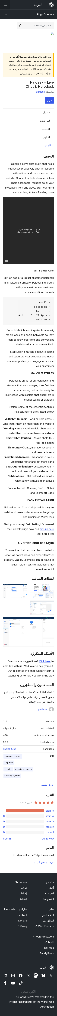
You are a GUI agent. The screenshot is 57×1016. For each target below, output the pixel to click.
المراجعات (45, 120)
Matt (49, 942)
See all (7, 838)
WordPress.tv (44, 926)
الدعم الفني (47, 915)
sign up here (47, 529)
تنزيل (49, 100)
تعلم (51, 909)
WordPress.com (43, 936)
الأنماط (23, 899)
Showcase (21, 882)
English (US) (9, 749)
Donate (21, 920)
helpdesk (8, 762)
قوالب (23, 887)
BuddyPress (47, 953)
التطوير (47, 137)
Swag (22, 926)
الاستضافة (48, 893)
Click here (45, 661)
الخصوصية (48, 899)
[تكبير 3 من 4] (49, 604)
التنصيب (46, 129)
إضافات (23, 893)
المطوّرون (48, 920)
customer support (12, 756)
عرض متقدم (47, 784)
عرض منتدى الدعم (44, 862)
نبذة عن (50, 882)
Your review (47, 838)
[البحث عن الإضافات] (20, 25)
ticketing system (12, 775)
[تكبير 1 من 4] (49, 588)
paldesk (40, 91)
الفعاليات (22, 915)
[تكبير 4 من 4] (49, 621)
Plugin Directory (45, 14)
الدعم (48, 145)
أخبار (51, 887)
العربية (42, 967)
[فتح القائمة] (5, 5)
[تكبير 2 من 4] (23, 588)
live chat (8, 769)
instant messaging (23, 769)
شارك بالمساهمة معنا (15, 909)
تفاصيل (47, 112)
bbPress (49, 947)
